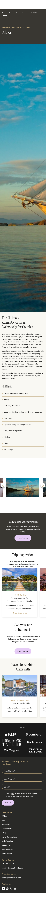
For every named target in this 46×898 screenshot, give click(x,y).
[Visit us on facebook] (3, 889)
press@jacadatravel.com (11, 878)
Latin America (7, 841)
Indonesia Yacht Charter (32, 13)
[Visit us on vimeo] (11, 889)
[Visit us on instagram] (15, 889)
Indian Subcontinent (9, 837)
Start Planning (23, 538)
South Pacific (7, 854)
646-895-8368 (8, 864)
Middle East (6, 845)
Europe (4, 833)
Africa (4, 816)
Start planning (23, 651)
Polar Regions (7, 849)
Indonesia (18, 13)
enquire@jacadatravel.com (12, 868)
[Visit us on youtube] (7, 889)
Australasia (6, 824)
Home (4, 13)
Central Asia (7, 829)
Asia (10, 13)
